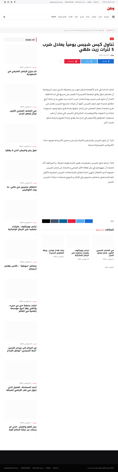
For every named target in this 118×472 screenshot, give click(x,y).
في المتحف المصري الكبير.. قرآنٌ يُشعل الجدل (105, 253)
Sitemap (89, 2)
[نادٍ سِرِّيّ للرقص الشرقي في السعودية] (20, 54)
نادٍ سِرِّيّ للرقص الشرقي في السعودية (22, 73)
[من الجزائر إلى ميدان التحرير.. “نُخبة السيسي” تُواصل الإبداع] (20, 330)
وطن (112, 55)
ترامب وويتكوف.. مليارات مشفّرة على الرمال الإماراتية (80, 253)
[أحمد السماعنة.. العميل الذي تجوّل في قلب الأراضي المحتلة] (20, 370)
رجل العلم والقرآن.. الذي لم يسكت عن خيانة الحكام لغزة (23, 428)
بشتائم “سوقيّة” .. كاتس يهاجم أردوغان (20, 267)
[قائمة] (113, 16)
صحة (76, 17)
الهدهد (94, 17)
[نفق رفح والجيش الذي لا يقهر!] (20, 133)
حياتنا (88, 17)
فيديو (82, 17)
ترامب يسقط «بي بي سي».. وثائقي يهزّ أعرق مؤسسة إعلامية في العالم (23, 308)
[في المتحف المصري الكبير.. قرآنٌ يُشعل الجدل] (103, 240)
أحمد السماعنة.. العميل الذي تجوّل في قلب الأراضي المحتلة (21, 389)
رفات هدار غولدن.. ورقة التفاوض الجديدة (53, 251)
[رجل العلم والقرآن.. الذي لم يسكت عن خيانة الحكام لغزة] (20, 409)
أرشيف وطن (101, 30)
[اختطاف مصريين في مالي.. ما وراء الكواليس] (20, 170)
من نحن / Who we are (80, 2)
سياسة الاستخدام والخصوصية (56, 2)
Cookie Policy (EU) (69, 2)
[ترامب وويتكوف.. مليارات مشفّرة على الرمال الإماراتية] (78, 240)
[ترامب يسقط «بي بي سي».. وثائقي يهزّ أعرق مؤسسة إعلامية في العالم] (20, 288)
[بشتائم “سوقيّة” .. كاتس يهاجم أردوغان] (20, 249)
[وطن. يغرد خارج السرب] (111, 9)
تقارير (100, 17)
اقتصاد (70, 17)
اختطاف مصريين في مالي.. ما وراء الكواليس (22, 188)
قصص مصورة (62, 17)
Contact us (95, 2)
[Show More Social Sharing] (61, 61)
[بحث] (4, 16)
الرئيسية (106, 17)
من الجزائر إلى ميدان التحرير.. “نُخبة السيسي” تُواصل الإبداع (22, 349)
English (53, 17)
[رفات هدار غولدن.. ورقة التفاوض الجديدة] (53, 240)
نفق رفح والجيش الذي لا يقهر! (21, 150)
